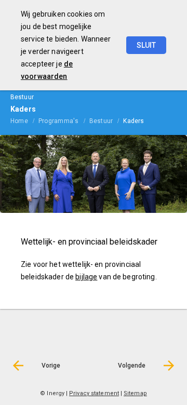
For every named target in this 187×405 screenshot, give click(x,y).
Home (19, 121)
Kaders (133, 121)
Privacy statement (94, 393)
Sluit (146, 45)
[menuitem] (24, 120)
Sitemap (135, 393)
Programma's (58, 121)
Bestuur (101, 121)
